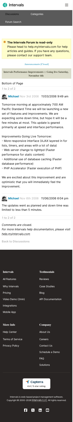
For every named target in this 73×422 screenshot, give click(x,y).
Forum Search (13, 21)
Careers (43, 339)
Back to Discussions (16, 241)
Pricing (7, 292)
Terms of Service (12, 339)
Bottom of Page (12, 83)
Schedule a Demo (49, 351)
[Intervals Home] (13, 4)
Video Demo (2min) (14, 299)
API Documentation (50, 299)
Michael (13, 96)
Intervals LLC (39, 400)
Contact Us (45, 345)
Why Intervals (11, 286)
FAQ (41, 358)
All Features (9, 279)
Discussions (12, 13)
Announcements (32, 64)
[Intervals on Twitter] (33, 410)
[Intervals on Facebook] (25, 410)
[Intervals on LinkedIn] (40, 410)
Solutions (44, 364)
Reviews (44, 279)
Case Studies (47, 286)
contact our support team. (34, 55)
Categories (37, 13)
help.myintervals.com (42, 46)
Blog (41, 292)
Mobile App (9, 311)
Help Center (10, 331)
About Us (44, 331)
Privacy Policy (11, 345)
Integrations (10, 305)
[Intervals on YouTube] (47, 410)
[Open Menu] (66, 5)
